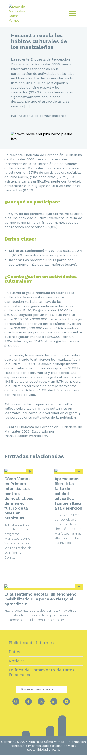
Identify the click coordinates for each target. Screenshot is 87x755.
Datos (14, 651)
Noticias (17, 660)
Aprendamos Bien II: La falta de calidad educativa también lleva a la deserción (68, 493)
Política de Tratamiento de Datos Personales (42, 672)
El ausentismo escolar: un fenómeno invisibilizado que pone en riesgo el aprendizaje (40, 599)
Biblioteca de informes (31, 642)
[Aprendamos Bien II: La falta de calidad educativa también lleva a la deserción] (68, 470)
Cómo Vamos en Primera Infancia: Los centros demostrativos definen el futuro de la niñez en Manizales (18, 498)
